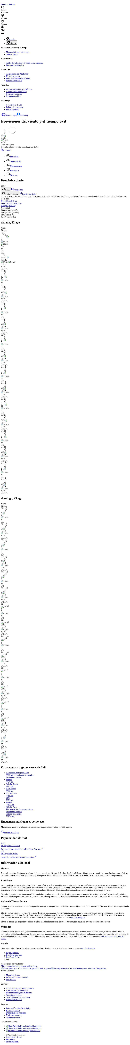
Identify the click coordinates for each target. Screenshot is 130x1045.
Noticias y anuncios (14, 94)
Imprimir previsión (11, 194)
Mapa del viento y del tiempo (17, 52)
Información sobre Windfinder (18, 78)
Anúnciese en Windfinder (16, 92)
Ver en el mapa (11, 115)
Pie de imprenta (12, 109)
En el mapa (6, 150)
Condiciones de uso (14, 105)
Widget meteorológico (15, 65)
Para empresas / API (14, 81)
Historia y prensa (13, 76)
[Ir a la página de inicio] (1, 2)
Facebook (24, 115)
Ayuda (11, 39)
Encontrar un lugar (11, 832)
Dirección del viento (9, 201)
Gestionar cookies (13, 96)
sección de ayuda (78, 917)
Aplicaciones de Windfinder (17, 74)
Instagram (37, 1028)
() (11, 203)
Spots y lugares (12, 54)
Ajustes (13, 43)
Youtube (36, 1031)
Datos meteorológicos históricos (19, 89)
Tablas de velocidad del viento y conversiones (24, 63)
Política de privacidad (14, 107)
